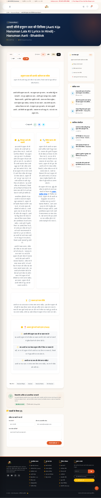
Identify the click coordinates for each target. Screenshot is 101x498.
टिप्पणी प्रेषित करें (53, 443)
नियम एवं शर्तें (63, 471)
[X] (18, 475)
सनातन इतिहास (49, 468)
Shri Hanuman (50, 383)
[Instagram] (15, 475)
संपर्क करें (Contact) (82, 476)
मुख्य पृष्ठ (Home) (34, 465)
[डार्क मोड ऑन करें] (83, 6)
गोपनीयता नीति (64, 468)
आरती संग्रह (33, 474)
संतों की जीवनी (48, 465)
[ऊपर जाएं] (97, 488)
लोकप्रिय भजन (34, 471)
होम (8, 12)
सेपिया (53, 54)
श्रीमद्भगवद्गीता (34, 483)
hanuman (30, 383)
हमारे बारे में (63, 465)
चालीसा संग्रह (33, 486)
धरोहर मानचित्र (49, 471)
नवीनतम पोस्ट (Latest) (35, 468)
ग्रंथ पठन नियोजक (49, 474)
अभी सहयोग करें (81, 480)
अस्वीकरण (63, 474)
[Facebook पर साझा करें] (39, 124)
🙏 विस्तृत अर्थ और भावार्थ (77, 64)
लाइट (43, 54)
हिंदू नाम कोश (48, 477)
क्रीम (48, 54)
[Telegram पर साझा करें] (43, 124)
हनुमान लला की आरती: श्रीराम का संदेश (79, 59)
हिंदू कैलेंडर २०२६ (34, 477)
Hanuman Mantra (39, 383)
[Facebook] (7, 475)
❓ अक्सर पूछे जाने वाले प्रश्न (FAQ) (79, 77)
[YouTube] (11, 475)
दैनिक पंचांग (33, 480)
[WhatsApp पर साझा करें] (35, 124)
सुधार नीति (63, 480)
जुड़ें (91, 471)
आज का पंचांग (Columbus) (13, 1)
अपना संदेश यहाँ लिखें (13, 428)
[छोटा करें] (15, 54)
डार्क (58, 54)
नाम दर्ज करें (11, 420)
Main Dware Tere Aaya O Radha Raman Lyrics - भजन (68, 1)
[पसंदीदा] (87, 6)
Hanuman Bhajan (15, 12)
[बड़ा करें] (23, 54)
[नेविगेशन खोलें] (9, 6)
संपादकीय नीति (64, 477)
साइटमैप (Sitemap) (65, 486)
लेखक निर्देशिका (64, 483)
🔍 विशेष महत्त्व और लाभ (77, 68)
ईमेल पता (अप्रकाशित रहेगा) (41, 420)
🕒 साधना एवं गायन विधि (77, 72)
